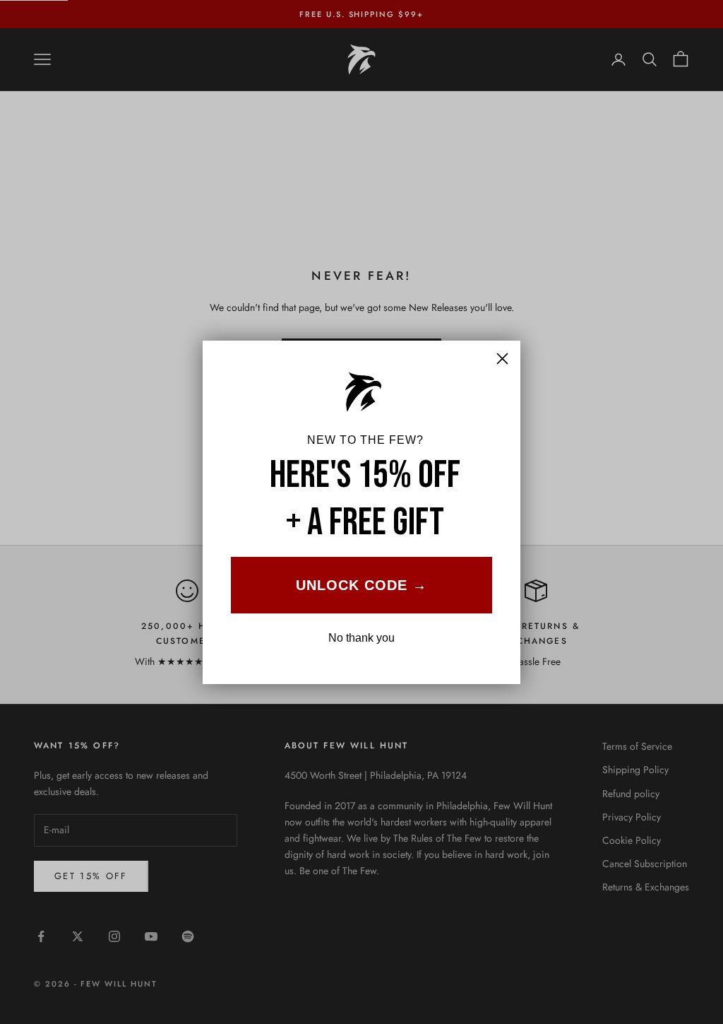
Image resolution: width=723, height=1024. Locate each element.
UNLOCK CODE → (361, 585)
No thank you (361, 638)
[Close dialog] (502, 358)
